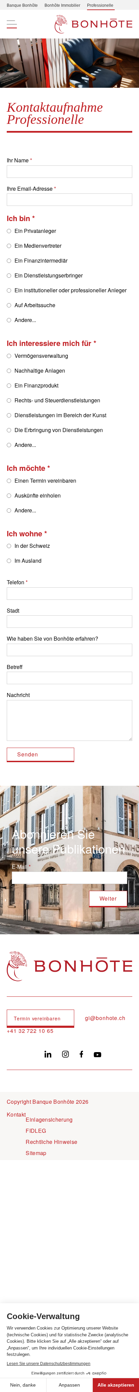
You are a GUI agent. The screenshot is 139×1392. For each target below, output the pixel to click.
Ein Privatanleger (35, 231)
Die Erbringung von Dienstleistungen (59, 430)
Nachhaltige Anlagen (40, 370)
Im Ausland (28, 560)
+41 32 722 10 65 (30, 1031)
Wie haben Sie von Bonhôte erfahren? (52, 638)
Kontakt (16, 1114)
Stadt (13, 610)
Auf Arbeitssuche (35, 305)
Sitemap (36, 1153)
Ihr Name (18, 160)
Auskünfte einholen (38, 495)
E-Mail (19, 867)
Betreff (15, 667)
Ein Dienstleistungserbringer (49, 275)
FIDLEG (36, 1130)
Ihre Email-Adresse (30, 188)
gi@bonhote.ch (105, 1018)
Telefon (15, 582)
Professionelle (100, 5)
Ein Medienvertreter (38, 245)
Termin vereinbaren (37, 1018)
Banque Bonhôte (22, 5)
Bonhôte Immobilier (62, 5)
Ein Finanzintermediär (41, 260)
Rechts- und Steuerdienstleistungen (57, 400)
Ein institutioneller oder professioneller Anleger (71, 290)
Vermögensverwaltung (41, 355)
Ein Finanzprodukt (36, 385)
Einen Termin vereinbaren (45, 480)
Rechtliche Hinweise (51, 1142)
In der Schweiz (32, 546)
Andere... (25, 320)
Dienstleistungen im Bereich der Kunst (60, 415)
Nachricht (18, 695)
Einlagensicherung (49, 1119)
